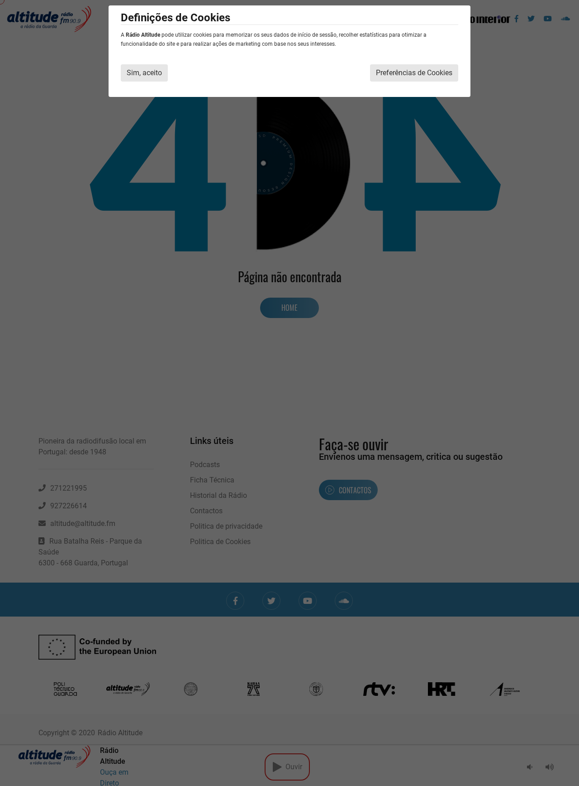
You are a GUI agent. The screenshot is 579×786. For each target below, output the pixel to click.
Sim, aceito (144, 72)
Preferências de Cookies (414, 72)
